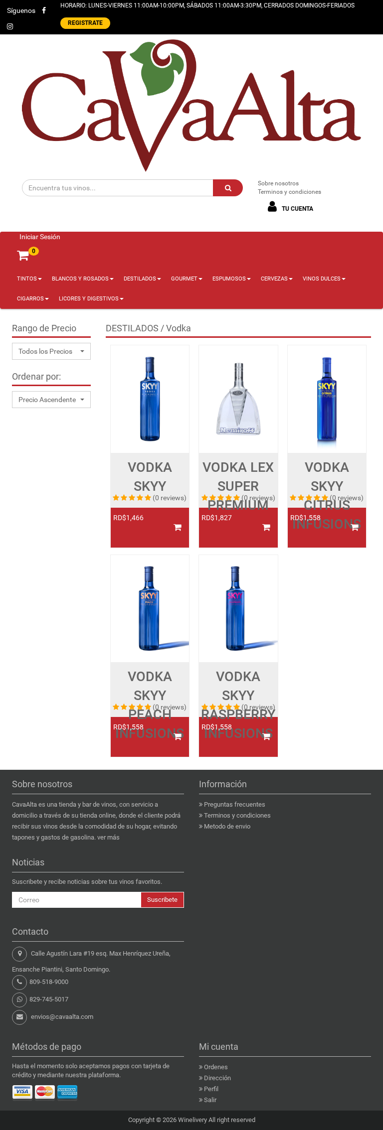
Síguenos (21, 10)
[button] (51, 351)
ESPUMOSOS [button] (229, 279)
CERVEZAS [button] (274, 279)
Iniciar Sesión (39, 237)
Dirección (217, 1078)
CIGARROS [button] (30, 298)
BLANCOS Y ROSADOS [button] (80, 279)
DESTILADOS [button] (140, 279)
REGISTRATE (85, 22)
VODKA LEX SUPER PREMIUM (238, 486)
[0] (22, 255)
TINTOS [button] (27, 279)
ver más (108, 837)
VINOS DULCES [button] (322, 279)
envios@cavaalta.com (62, 1016)
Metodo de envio (227, 826)
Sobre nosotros (278, 183)
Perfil (211, 1089)
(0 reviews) (170, 498)
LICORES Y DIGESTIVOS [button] (89, 298)
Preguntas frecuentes (234, 804)
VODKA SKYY (150, 476)
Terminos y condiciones (289, 191)
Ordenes (216, 1067)
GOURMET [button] (184, 279)
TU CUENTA (296, 208)
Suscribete (162, 899)
